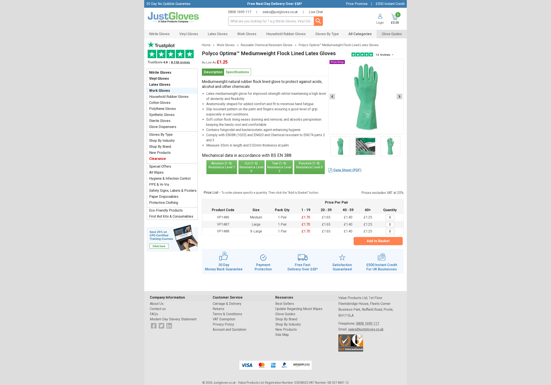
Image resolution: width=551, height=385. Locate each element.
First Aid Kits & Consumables (171, 216)
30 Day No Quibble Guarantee (168, 4)
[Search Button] (318, 21)
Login (380, 22)
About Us (157, 304)
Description (213, 72)
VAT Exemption (224, 319)
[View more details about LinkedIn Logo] (169, 325)
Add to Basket (378, 241)
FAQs (154, 314)
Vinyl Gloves (159, 78)
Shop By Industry (162, 141)
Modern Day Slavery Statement (173, 319)
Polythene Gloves (162, 109)
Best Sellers (284, 304)
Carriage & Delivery (227, 304)
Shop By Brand (160, 147)
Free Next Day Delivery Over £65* (274, 4)
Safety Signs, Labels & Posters (173, 191)
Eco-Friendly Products (166, 210)
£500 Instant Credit (390, 4)
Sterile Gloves (159, 121)
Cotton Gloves (159, 103)
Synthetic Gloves (162, 115)
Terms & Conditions (227, 314)
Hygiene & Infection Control (169, 178)
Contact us (158, 309)
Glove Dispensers (162, 127)
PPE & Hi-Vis (159, 184)
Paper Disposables (163, 197)
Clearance (157, 159)
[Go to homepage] (178, 17)
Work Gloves (159, 91)
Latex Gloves (159, 85)
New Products (160, 153)
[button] (378, 19)
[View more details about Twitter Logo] (161, 325)
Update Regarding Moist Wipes (298, 309)
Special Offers (160, 166)
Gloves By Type (161, 134)
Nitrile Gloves (160, 72)
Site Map (282, 335)
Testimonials (172, 54)
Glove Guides (285, 314)
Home (206, 45)
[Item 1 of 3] (365, 96)
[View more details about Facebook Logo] (154, 325)
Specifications (237, 72)
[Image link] (172, 237)
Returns (218, 309)
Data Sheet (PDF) (347, 170)
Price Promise (357, 4)
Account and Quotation (229, 329)
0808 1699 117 (239, 12)
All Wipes (156, 172)
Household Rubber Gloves (169, 97)
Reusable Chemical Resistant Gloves (267, 45)
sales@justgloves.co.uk (280, 12)
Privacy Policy (223, 324)
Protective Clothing (163, 203)
